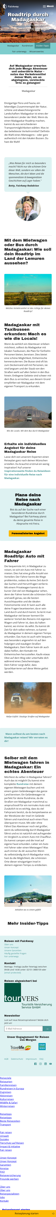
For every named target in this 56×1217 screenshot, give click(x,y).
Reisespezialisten (9, 1193)
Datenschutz (17, 1059)
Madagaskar (13, 45)
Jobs (2, 1197)
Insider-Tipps (42, 45)
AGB (6, 1059)
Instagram (40, 1064)
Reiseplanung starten (26, 1213)
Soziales (4, 1139)
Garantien (5, 1164)
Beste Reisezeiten (10, 1121)
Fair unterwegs (19, 51)
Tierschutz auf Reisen (12, 1143)
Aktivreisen (6, 1095)
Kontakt (4, 1200)
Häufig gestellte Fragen (15, 953)
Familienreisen (8, 1085)
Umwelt (4, 1136)
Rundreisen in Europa (12, 1088)
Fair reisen (6, 1132)
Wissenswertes (36, 51)
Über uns (8, 944)
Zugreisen (5, 1092)
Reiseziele (5, 1078)
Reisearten (6, 1081)
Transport (5, 1124)
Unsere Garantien (12, 950)
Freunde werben (9, 1179)
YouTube (50, 1064)
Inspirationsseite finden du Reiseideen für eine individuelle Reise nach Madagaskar (27, 474)
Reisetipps (6, 1114)
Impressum (31, 1059)
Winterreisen (7, 1106)
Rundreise (23, 784)
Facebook (35, 1064)
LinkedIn (45, 1064)
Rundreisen (27, 45)
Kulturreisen (7, 1099)
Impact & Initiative (10, 1146)
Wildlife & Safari (9, 1102)
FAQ (41, 1059)
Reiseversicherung (10, 1175)
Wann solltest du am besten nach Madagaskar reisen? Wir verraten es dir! (26, 737)
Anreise (4, 1168)
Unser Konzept (11, 947)
